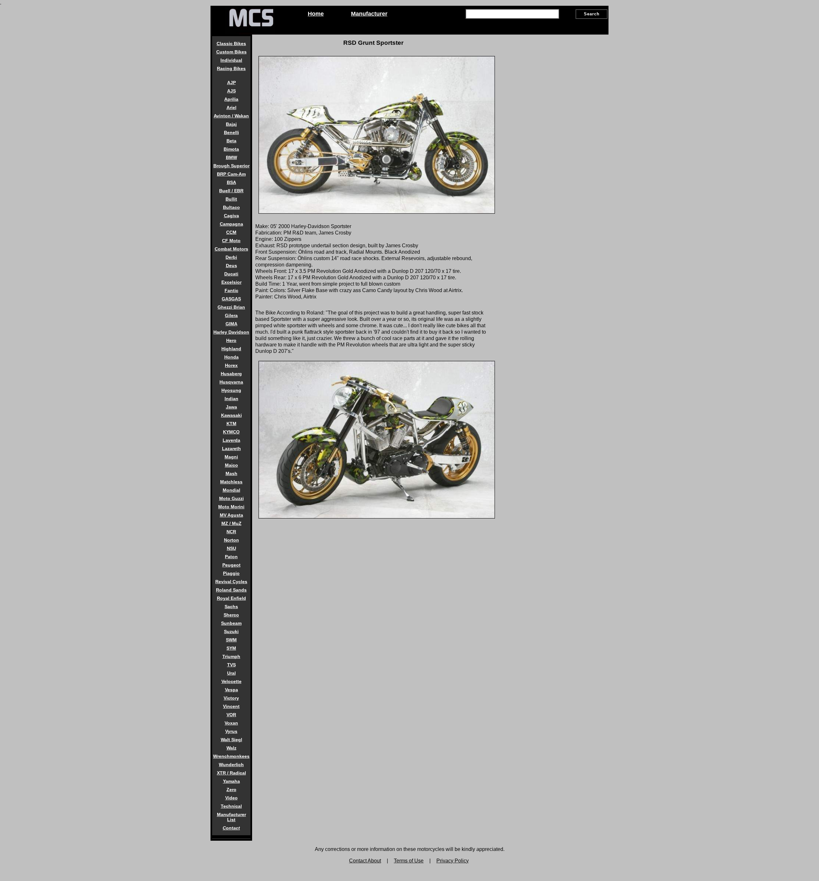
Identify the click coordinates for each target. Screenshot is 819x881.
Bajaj (231, 124)
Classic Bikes (231, 43)
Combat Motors (231, 248)
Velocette (231, 681)
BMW (231, 157)
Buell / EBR (231, 190)
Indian (231, 398)
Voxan (231, 723)
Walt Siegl (231, 739)
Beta (231, 140)
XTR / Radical (231, 772)
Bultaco (231, 207)
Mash (231, 473)
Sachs (231, 606)
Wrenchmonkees (231, 756)
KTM (231, 423)
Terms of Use (409, 860)
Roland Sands (231, 589)
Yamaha (231, 781)
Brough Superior (231, 165)
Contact (231, 827)
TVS (231, 664)
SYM (231, 648)
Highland (231, 348)
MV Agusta (231, 515)
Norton (231, 540)
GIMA (231, 323)
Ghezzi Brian (231, 307)
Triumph (231, 656)
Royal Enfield (231, 598)
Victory (231, 698)
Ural (231, 673)
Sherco (231, 614)
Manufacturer (369, 14)
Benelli (231, 132)
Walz (231, 747)
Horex (231, 365)
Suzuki (231, 631)
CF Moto (231, 240)
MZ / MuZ (231, 523)
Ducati (231, 273)
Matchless (231, 481)
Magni (231, 456)
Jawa (231, 406)
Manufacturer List (231, 817)
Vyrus (231, 731)
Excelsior (231, 282)
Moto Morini (231, 506)
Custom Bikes (231, 51)
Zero (231, 789)
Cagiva (231, 215)
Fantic (231, 290)
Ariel (231, 107)
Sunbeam (231, 623)
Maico (231, 465)
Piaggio (231, 573)
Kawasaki (231, 415)
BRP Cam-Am (231, 174)
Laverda (231, 440)
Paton (231, 556)
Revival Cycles (231, 581)
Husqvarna (231, 382)
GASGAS (231, 298)
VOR (231, 714)
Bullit (231, 199)
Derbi (231, 257)
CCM (231, 232)
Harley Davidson (231, 332)
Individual (231, 60)
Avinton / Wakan (231, 115)
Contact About (365, 860)
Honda (231, 357)
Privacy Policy (452, 860)
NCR (231, 531)
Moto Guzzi (231, 498)
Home (316, 14)
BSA (231, 182)
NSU (231, 548)
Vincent (231, 706)
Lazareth (231, 448)
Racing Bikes (231, 68)
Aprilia (231, 99)
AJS (231, 90)
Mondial (231, 490)
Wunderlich (231, 764)
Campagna (231, 223)
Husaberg (231, 373)
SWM (231, 639)
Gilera (231, 315)
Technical (231, 806)
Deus (231, 265)
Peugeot (231, 564)
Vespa (231, 689)
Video (231, 797)
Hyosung (231, 390)
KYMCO (231, 431)
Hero (231, 340)
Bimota (231, 149)
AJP (231, 82)
